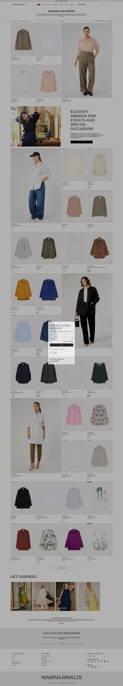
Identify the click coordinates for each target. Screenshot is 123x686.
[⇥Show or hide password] (72, 339)
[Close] (72, 323)
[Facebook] (55, 352)
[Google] (51, 352)
